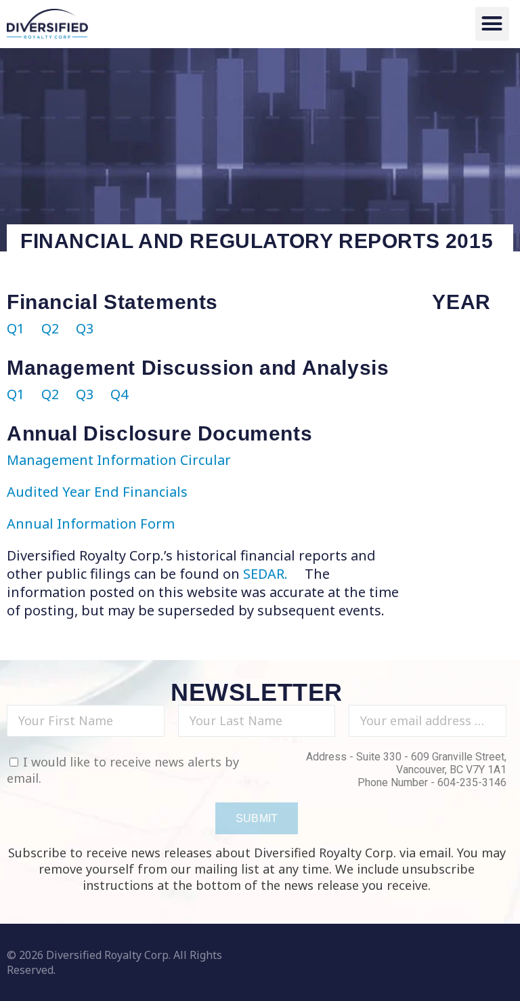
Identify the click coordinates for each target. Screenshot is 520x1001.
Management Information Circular (119, 460)
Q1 (15, 328)
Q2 (50, 328)
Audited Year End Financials (97, 492)
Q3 (84, 328)
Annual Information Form (91, 523)
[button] (492, 24)
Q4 (119, 394)
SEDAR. (267, 574)
